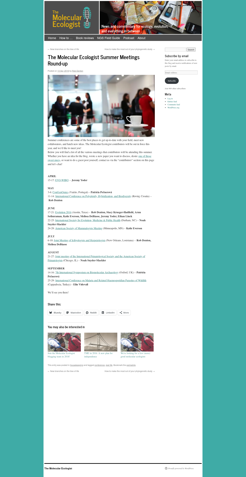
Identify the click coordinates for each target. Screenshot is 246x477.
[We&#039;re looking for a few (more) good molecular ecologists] (137, 342)
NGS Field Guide (108, 38)
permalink (131, 365)
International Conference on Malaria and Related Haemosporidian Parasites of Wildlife (100, 280)
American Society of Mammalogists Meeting (78, 228)
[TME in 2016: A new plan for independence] (100, 342)
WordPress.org (173, 107)
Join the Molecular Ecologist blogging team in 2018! (61, 355)
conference (100, 365)
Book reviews (85, 38)
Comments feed (174, 104)
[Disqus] (101, 414)
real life (109, 365)
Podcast (128, 38)
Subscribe (172, 80)
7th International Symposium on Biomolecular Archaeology (86, 272)
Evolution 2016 (63, 212)
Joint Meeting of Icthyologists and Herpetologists (79, 240)
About (141, 38)
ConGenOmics (60, 192)
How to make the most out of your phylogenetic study (130, 49)
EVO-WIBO (62, 180)
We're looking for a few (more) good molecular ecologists (135, 355)
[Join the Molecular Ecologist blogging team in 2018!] (64, 342)
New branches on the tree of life (63, 49)
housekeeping (76, 365)
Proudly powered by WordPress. (181, 468)
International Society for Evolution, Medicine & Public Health (87, 220)
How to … (66, 38)
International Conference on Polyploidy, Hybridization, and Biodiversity (93, 196)
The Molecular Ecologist (58, 468)
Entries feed (172, 101)
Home (52, 38)
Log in (170, 98)
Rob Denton (77, 70)
